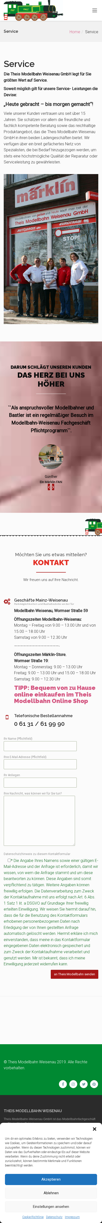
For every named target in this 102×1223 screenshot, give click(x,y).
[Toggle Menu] (94, 10)
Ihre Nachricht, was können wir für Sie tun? (33, 793)
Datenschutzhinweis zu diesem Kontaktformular (37, 854)
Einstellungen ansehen (51, 1206)
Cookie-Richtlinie (33, 1217)
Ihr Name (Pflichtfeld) (18, 738)
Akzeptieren (51, 1179)
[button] (94, 1129)
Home (75, 32)
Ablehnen (51, 1193)
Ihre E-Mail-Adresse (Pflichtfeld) (25, 757)
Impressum (72, 1217)
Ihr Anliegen (12, 775)
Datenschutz (54, 1217)
